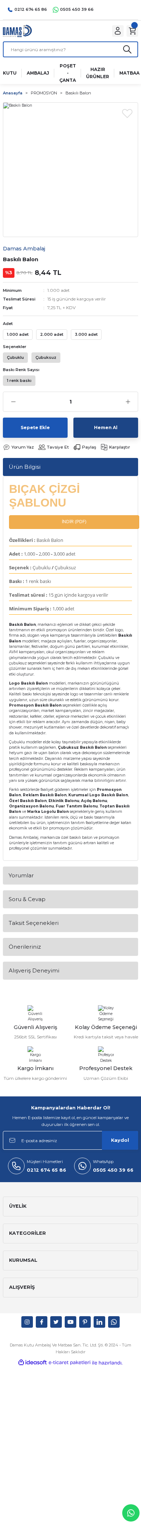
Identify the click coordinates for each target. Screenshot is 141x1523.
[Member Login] (118, 31)
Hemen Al (106, 427)
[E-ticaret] (69, 1362)
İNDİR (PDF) (74, 521)
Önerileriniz (25, 946)
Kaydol (120, 1140)
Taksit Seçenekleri (34, 922)
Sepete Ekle (35, 427)
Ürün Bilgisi (24, 466)
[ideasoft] (32, 1362)
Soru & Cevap (27, 899)
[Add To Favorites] (127, 113)
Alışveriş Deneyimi (34, 970)
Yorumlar (21, 875)
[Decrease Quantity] (13, 401)
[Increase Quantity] (128, 401)
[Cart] (132, 31)
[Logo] (17, 30)
